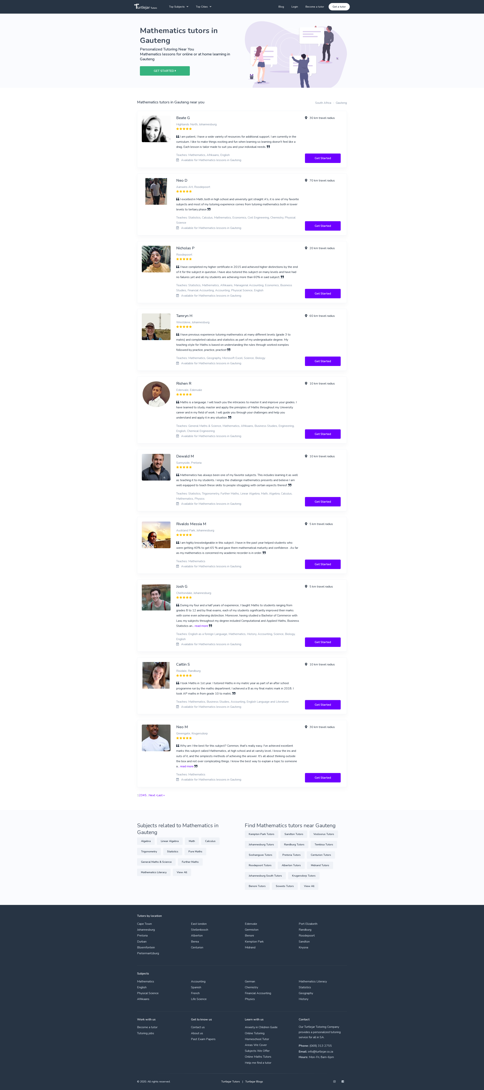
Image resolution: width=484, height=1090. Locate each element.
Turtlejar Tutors (230, 1081)
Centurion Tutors (321, 855)
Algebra (146, 841)
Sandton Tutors (294, 834)
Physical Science (148, 993)
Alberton (197, 935)
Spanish (196, 987)
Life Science (199, 999)
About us (197, 1033)
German (250, 981)
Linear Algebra (170, 841)
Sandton (304, 942)
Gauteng (341, 103)
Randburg (305, 930)
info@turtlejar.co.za (320, 1052)
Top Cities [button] (202, 7)
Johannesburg (146, 930)
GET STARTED (164, 71)
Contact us (198, 1027)
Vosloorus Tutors (323, 834)
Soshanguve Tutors (260, 855)
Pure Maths (195, 851)
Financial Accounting (258, 993)
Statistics (172, 851)
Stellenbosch (199, 930)
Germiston (251, 930)
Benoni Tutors (257, 886)
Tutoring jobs (145, 1033)
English (142, 987)
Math (192, 841)
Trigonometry (149, 851)
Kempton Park (254, 942)
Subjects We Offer (257, 1051)
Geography (306, 993)
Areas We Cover (256, 1045)
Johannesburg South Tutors (265, 876)
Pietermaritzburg (148, 953)
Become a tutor (315, 7)
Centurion (197, 947)
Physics (250, 999)
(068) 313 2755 (320, 1046)
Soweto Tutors (285, 886)
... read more (200, 626)
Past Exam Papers (203, 1039)
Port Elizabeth (308, 924)
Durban (142, 942)
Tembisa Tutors (324, 844)
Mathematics (145, 981)
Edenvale (251, 924)
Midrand (250, 947)
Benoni (249, 935)
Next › (153, 795)
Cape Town (144, 924)
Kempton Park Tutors (261, 834)
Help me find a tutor (258, 1063)
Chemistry (251, 987)
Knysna (303, 947)
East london (199, 924)
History (303, 999)
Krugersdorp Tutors (304, 876)
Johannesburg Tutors (261, 844)
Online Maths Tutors (258, 1057)
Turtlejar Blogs (254, 1081)
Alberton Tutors (291, 865)
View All (182, 872)
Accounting (198, 981)
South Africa (323, 103)
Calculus (210, 841)
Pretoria (142, 935)
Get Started (323, 158)
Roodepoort (307, 935)
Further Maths (190, 862)
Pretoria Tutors (291, 855)
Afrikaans (143, 999)
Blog (281, 7)
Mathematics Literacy (154, 872)
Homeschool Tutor (257, 1039)
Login (295, 7)
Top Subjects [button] (177, 7)
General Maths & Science (156, 862)
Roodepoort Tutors (260, 865)
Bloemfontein (146, 947)
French (195, 993)
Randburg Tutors (294, 844)
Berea (195, 942)
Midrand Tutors (320, 865)
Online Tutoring (254, 1033)
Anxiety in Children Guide (261, 1027)
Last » (161, 795)
